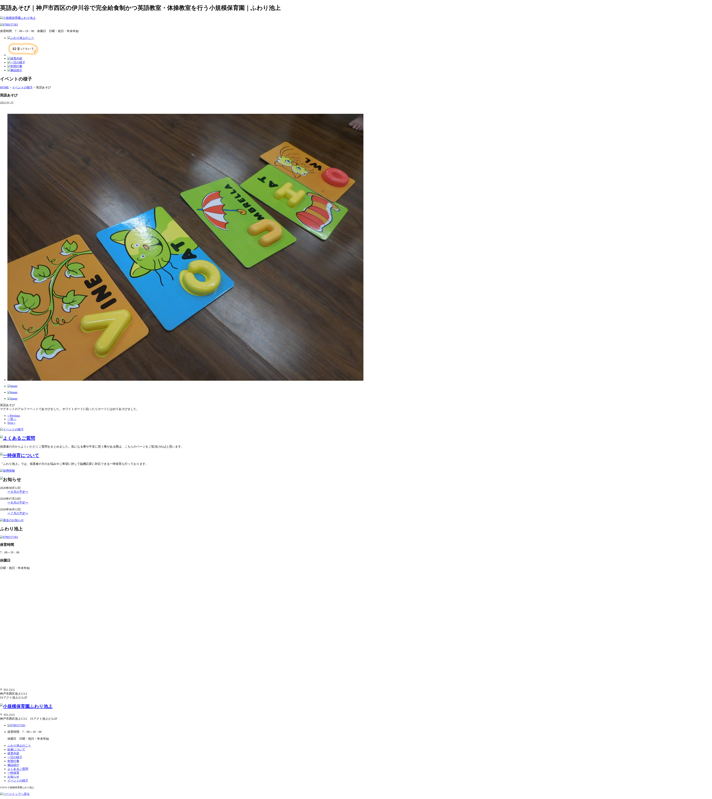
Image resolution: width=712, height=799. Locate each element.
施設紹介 (13, 765)
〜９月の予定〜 (17, 491)
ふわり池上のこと (19, 745)
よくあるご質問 (17, 768)
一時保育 (13, 772)
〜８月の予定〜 (17, 502)
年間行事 (13, 761)
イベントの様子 (17, 780)
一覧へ (11, 419)
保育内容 (13, 753)
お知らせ (13, 776)
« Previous (13, 415)
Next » (11, 422)
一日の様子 (14, 757)
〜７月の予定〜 (17, 513)
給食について (16, 749)
